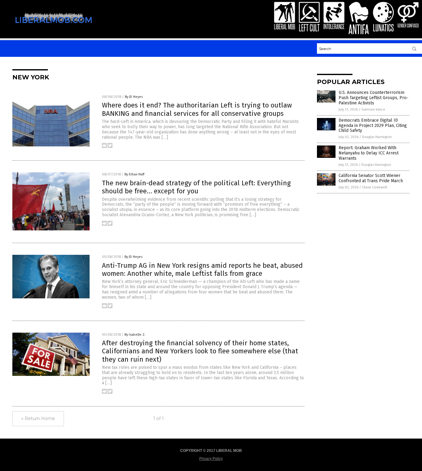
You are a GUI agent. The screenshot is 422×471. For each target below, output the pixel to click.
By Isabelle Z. (135, 335)
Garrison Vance (373, 109)
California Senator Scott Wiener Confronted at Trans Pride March (371, 178)
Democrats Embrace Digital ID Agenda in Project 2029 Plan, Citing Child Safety (373, 125)
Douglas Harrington (377, 137)
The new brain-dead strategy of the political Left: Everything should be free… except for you (196, 187)
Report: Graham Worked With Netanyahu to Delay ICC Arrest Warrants (369, 153)
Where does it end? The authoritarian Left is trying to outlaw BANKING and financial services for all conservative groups (197, 109)
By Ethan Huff (134, 174)
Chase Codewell (374, 187)
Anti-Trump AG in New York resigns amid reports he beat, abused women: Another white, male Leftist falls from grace (202, 269)
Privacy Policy (211, 458)
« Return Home (38, 418)
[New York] (53, 27)
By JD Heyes (134, 97)
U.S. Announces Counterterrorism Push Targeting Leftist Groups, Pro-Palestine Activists (373, 98)
